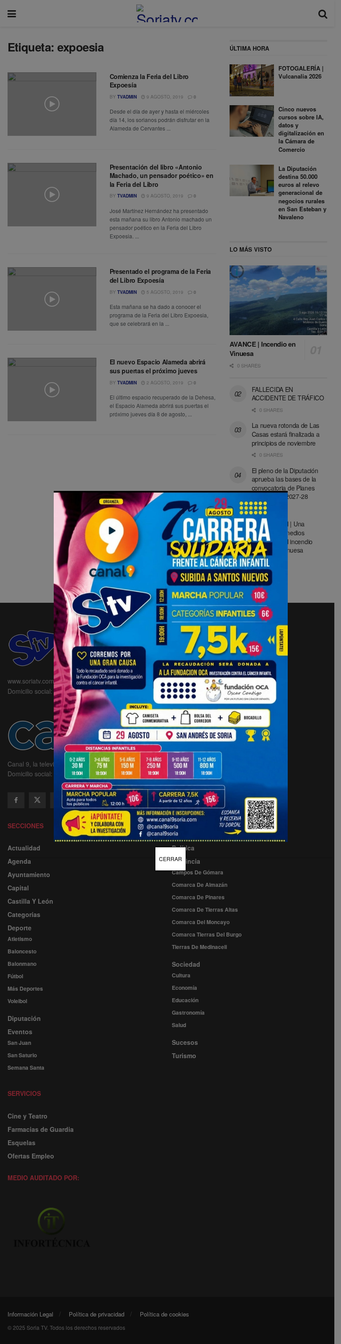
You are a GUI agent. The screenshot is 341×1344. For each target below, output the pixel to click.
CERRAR (170, 858)
